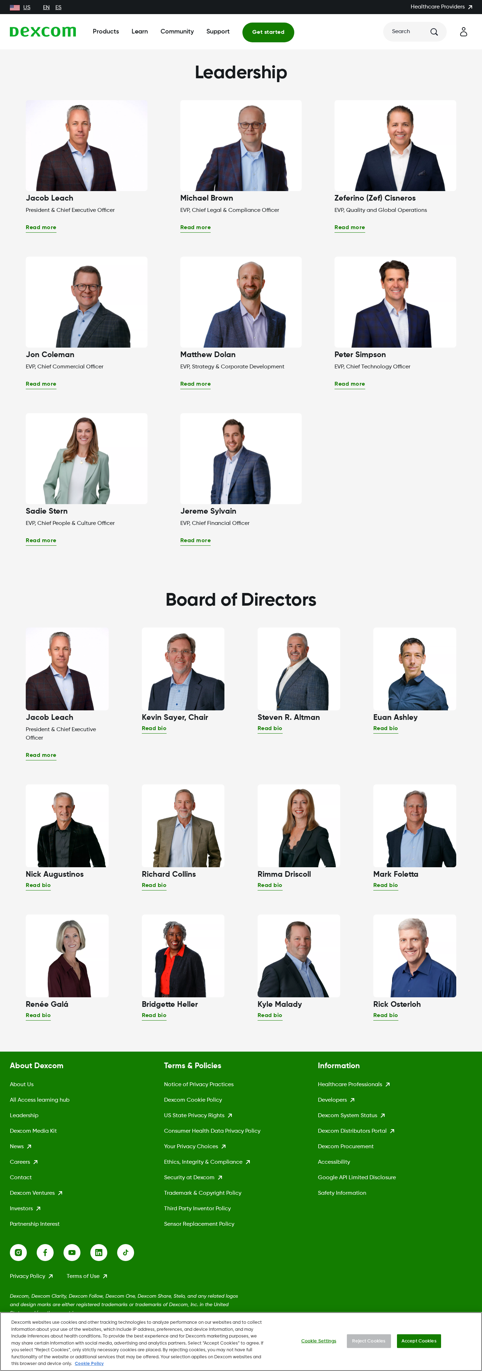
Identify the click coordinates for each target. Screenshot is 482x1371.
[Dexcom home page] (43, 31)
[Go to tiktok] (130, 1252)
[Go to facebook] (50, 1252)
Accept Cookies (419, 1341)
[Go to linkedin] (103, 1252)
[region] (241, 1341)
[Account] (463, 31)
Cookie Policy (89, 1363)
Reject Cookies (368, 1341)
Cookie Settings (318, 1341)
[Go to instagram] (23, 1252)
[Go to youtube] (77, 1252)
